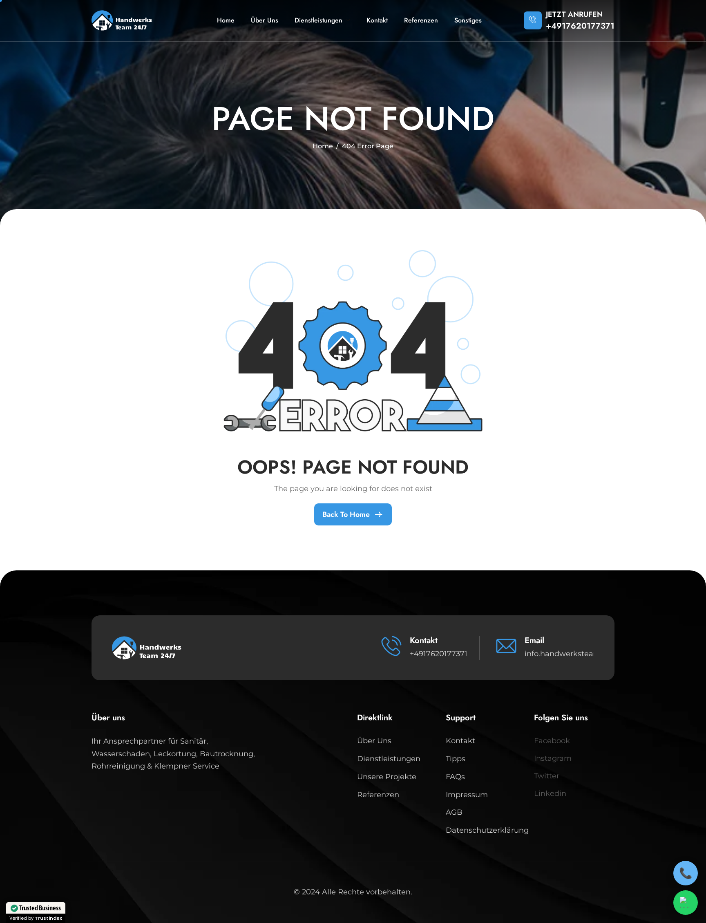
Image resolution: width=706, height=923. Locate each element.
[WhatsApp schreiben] (685, 902)
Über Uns (264, 20)
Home (226, 20)
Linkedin (550, 793)
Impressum (467, 794)
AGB (454, 812)
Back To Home (346, 514)
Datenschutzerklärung (486, 830)
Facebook (552, 740)
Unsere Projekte (386, 776)
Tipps (455, 758)
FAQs (455, 776)
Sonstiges (468, 20)
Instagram (553, 758)
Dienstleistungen (318, 20)
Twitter (546, 775)
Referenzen (421, 20)
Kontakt (377, 20)
